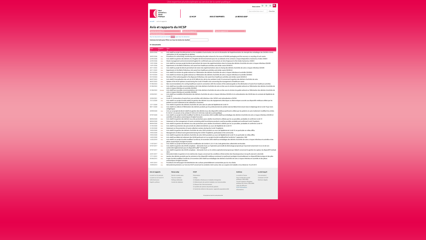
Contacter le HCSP (263, 177)
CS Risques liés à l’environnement (202, 184)
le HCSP (192, 16)
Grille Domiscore (154, 180)
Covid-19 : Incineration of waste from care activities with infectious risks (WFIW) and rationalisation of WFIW (201, 98)
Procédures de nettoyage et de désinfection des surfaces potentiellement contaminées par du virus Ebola (201, 163)
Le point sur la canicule (156, 175)
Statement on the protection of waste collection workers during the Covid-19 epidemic (194, 128)
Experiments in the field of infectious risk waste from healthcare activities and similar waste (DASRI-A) (199, 65)
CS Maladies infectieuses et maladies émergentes (207, 180)
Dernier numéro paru (177, 175)
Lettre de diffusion (241, 186)
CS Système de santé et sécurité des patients (205, 186)
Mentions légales (263, 180)
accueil (152, 21)
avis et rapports (217, 16)
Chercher (272, 11)
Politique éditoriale (176, 180)
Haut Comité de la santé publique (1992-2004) (243, 178)
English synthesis (155, 182)
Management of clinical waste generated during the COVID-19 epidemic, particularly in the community (199, 133)
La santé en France (241, 175)
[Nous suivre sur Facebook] (270, 5)
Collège (195, 177)
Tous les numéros (176, 177)
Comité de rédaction (177, 182)
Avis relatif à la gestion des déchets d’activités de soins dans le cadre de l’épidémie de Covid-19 (197, 105)
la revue (241, 16)
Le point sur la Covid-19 (156, 177)
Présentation (196, 175)
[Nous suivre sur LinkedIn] (263, 5)
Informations (240, 189)
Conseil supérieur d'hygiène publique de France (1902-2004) (245, 182)
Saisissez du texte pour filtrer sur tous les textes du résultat (170, 40)
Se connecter (262, 175)
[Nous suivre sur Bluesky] (266, 5)
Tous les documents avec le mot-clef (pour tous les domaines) (170, 37)
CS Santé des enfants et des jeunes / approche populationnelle (211, 189)
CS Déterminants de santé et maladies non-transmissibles (209, 182)
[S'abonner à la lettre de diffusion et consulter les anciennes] (274, 5)
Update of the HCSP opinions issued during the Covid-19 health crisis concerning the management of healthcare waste (205, 81)
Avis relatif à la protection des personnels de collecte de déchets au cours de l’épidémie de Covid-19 (198, 126)
